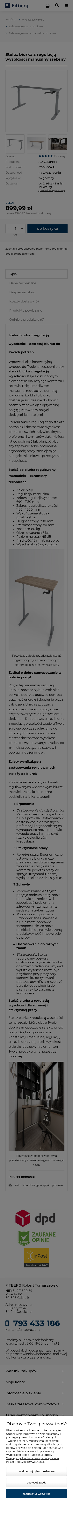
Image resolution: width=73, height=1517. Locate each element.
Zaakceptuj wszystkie (36, 1493)
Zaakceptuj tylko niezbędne (37, 1471)
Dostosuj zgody (36, 1482)
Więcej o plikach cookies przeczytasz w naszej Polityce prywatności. (32, 1460)
